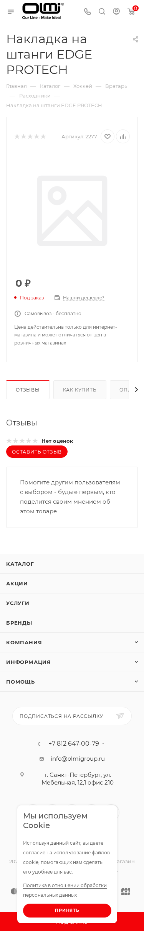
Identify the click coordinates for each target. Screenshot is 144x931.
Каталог (20, 564)
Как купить (80, 390)
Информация (28, 662)
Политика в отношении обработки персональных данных (65, 890)
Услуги (18, 603)
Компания (24, 642)
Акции (17, 583)
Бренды (19, 623)
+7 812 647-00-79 (73, 744)
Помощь (20, 682)
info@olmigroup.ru (78, 758)
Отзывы (28, 390)
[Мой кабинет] (116, 12)
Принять (67, 910)
